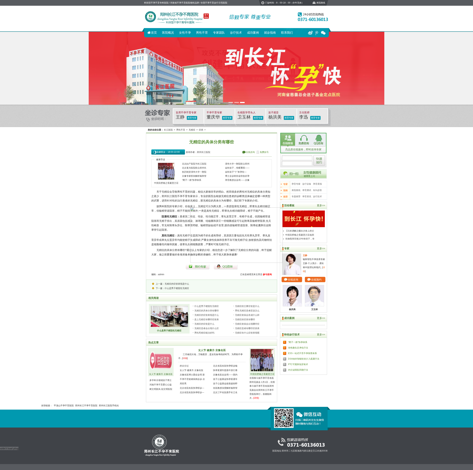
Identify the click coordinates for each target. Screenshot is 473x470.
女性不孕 (185, 32)
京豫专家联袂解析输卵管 (194, 176)
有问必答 (317, 190)
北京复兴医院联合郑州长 (194, 168)
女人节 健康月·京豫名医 (161, 374)
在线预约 (316, 279)
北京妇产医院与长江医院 (194, 164)
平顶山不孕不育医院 (64, 405)
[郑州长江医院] (177, 17)
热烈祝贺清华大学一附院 (194, 172)
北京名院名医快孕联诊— (192, 388)
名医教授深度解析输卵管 (225, 388)
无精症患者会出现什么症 (206, 328)
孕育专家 (296, 184)
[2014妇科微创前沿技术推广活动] (303, 218)
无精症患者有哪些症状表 (247, 328)
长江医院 (168, 130)
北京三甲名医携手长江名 (225, 392)
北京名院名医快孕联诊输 (225, 366)
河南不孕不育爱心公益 (160, 384)
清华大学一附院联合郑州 (237, 164)
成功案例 (253, 32)
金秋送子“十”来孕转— (235, 172)
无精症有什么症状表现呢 (247, 332)
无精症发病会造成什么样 (247, 315)
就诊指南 (270, 32)
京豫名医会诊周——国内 (225, 374)
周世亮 (183, 383)
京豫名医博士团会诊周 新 (192, 374)
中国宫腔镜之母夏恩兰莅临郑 (299, 235)
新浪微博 (310, 33)
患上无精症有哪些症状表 (206, 319)
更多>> (321, 205)
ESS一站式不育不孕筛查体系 (302, 353)
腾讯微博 (317, 33)
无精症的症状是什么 (204, 324)
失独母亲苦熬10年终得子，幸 (299, 238)
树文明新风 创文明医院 (160, 389)
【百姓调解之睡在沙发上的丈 (299, 231)
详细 (185, 358)
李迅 (304, 116)
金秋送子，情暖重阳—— (237, 168)
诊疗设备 (306, 184)
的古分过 (184, 366)
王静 (181, 116)
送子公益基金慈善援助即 (225, 383)
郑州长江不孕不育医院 (86, 405)
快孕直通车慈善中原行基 (225, 370)
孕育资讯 (306, 196)
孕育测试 (306, 190)
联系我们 (287, 32)
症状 (201, 130)
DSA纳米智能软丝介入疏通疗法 (303, 359)
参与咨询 (267, 274)
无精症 (192, 130)
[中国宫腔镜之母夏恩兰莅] (166, 171)
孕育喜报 (317, 184)
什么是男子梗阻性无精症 (177, 288)
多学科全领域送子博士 (160, 380)
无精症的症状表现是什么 (177, 284)
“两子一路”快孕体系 (191, 180)
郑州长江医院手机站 (109, 405)
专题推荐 (296, 196)
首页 (154, 32)
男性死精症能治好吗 (204, 332)
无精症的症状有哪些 (245, 319)
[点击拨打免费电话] (312, 17)
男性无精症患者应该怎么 (247, 310)
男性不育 (202, 32)
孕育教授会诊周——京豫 (237, 180)
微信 (323, 33)
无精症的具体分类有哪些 (206, 310)
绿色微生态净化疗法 (298, 347)
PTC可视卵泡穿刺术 (298, 364)
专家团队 (219, 32)
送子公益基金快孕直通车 (225, 379)
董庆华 (214, 116)
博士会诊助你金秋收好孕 (237, 176)
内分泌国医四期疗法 (298, 370)
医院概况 (168, 32)
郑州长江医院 (203, 152)
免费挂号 (264, 152)
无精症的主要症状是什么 (247, 306)
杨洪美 (275, 116)
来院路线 (320, 2)
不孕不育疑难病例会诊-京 (192, 379)
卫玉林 (244, 116)
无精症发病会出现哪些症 (247, 324)
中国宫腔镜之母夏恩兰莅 (166, 183)
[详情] (256, 398)
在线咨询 (250, 152)
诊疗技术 (236, 32)
